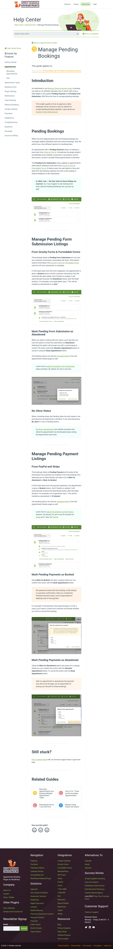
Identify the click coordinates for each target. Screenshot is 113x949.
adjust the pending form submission (60, 366)
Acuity (87, 864)
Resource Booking (12, 105)
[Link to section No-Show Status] (29, 411)
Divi (59, 896)
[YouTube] (93, 927)
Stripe (46, 152)
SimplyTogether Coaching (95, 879)
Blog (59, 924)
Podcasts (34, 921)
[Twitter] (86, 927)
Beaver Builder (63, 903)
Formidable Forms (39, 168)
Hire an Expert (63, 939)
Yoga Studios (35, 932)
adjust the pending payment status (59, 512)
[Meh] (40, 830)
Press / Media (8, 897)
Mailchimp (62, 907)
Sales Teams (35, 924)
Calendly (88, 861)
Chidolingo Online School (94, 886)
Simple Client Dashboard (13, 912)
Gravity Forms (67, 166)
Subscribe (24, 928)
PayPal (53, 152)
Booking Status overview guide (60, 88)
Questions (8, 127)
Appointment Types (12, 83)
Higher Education (37, 903)
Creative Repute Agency (94, 893)
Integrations (9, 118)
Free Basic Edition (37, 868)
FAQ (8, 78)
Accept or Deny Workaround (46, 112)
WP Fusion (62, 875)
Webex (60, 914)
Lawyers (33, 907)
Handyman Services (38, 896)
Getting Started (10, 62)
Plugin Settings (10, 91)
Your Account (87, 945)
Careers (6, 894)
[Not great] (47, 830)
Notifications (10, 96)
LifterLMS (61, 893)
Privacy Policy (75, 945)
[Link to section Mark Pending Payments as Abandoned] (29, 660)
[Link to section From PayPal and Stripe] (29, 467)
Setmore (88, 868)
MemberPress (63, 871)
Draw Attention (9, 908)
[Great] (34, 830)
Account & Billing (11, 136)
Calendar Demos (36, 871)
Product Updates (64, 928)
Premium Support (91, 912)
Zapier (60, 910)
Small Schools (36, 928)
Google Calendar (11, 109)
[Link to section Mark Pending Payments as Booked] (29, 575)
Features (67, 4)
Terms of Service (63, 945)
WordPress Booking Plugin (40, 878)
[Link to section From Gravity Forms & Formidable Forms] (29, 252)
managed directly (63, 356)
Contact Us (107, 945)
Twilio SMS (62, 889)
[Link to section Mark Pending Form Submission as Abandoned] (29, 331)
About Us (6, 890)
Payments (8, 113)
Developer (8, 131)
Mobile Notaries (36, 910)
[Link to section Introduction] (29, 80)
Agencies (34, 889)
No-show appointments (45, 429)
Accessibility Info (37, 875)
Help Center (86, 4)
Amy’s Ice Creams (91, 882)
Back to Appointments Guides (45, 43)
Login (95, 4)
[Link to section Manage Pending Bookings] (62, 57)
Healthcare (34, 900)
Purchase (34, 864)
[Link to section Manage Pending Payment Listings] (29, 454)
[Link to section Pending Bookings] (29, 131)
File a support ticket (39, 760)
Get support (97, 945)
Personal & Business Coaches (42, 914)
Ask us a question (91, 34)
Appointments (30, 25)
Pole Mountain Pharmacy (95, 889)
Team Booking (10, 100)
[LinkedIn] (90, 927)
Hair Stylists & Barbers (39, 893)
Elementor (61, 900)
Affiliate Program (64, 935)
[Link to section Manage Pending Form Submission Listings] (29, 239)
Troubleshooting (11, 122)
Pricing (76, 4)
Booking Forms (10, 87)
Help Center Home (14, 48)
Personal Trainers (37, 917)
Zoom (60, 885)
